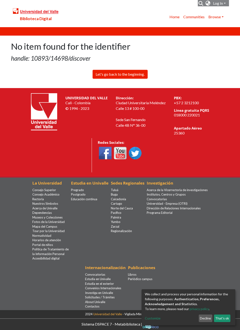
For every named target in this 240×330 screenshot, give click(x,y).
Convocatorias (157, 199)
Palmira (116, 217)
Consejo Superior (44, 190)
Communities (194, 17)
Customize (153, 318)
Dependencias (42, 213)
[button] (208, 3)
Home (174, 17)
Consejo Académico (46, 194)
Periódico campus (140, 279)
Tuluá (114, 190)
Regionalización (121, 231)
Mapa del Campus (44, 226)
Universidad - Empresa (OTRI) (167, 203)
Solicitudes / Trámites (100, 297)
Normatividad (41, 235)
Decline (205, 318)
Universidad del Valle (107, 314)
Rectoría (38, 199)
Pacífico (116, 213)
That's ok (222, 318)
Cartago (116, 203)
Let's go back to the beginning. (120, 74)
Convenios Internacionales (103, 288)
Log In (218, 3)
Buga (114, 194)
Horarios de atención (46, 240)
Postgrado (78, 194)
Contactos (92, 306)
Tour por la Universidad (48, 231)
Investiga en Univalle (99, 293)
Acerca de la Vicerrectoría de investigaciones (177, 190)
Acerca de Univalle (44, 208)
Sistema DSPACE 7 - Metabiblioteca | (112, 324)
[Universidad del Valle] (44, 111)
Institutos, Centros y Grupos (166, 194)
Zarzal (115, 226)
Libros (132, 274)
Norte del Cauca (122, 208)
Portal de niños (42, 245)
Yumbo (115, 222)
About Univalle (95, 302)
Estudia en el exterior (99, 284)
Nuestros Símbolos (45, 203)
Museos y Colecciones (47, 217)
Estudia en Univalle (98, 279)
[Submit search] (201, 3)
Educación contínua (84, 199)
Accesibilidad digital (46, 258)
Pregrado (77, 190)
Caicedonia (118, 199)
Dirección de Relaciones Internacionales (174, 208)
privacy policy (199, 309)
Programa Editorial (159, 213)
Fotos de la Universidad (48, 222)
